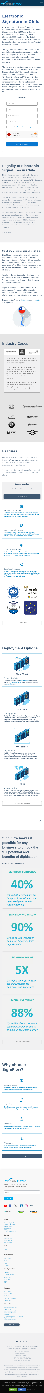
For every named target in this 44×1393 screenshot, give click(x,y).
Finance (6, 1265)
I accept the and (22, 127)
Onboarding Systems (10, 1312)
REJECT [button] (21, 1389)
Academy (6, 1295)
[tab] (10, 352)
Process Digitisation (9, 1223)
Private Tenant (8, 1226)
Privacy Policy (21, 127)
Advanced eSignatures (10, 1307)
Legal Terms (32, 127)
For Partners (7, 1300)
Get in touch (22, 144)
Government (7, 1279)
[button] (41, 3)
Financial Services (9, 1274)
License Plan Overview (10, 1231)
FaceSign (6, 1314)
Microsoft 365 (8, 1309)
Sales (5, 1260)
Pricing (6, 1229)
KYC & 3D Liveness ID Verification (13, 1316)
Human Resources (9, 1261)
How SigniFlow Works (10, 1298)
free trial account (16, 682)
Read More (31, 1389)
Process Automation (9, 1224)
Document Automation (10, 1311)
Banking (6, 1272)
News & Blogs (8, 1293)
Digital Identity (8, 1318)
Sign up (8, 1198)
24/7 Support (8, 1240)
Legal (5, 1249)
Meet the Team (8, 1297)
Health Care (7, 1277)
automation (37, 300)
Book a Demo (8, 1242)
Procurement (7, 1258)
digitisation (25, 300)
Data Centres (7, 1228)
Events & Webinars (9, 1291)
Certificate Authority (9, 1319)
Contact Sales (8, 1238)
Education (7, 1282)
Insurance (7, 1275)
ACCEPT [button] (13, 1389)
